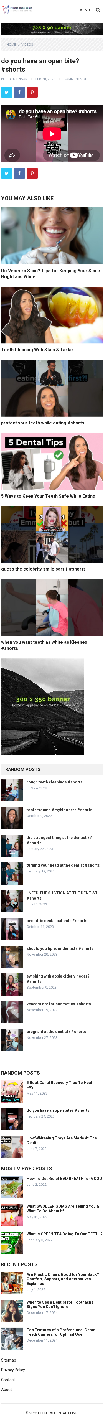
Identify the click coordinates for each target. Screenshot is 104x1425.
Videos (27, 45)
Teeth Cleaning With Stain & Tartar (37, 349)
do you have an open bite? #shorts (58, 1110)
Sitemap (8, 1360)
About (6, 1389)
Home (11, 45)
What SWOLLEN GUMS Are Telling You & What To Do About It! (63, 1208)
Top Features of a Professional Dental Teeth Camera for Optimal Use (62, 1332)
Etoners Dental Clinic (58, 1413)
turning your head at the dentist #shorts (63, 865)
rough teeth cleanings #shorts (55, 782)
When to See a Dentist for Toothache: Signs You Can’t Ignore (61, 1304)
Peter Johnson (14, 79)
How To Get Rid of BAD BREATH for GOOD (64, 1178)
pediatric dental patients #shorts (57, 920)
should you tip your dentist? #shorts (60, 948)
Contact (8, 1380)
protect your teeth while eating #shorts (42, 423)
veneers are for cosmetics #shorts (59, 1004)
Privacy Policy (13, 1370)
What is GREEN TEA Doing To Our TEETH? (65, 1234)
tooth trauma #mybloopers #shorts (59, 810)
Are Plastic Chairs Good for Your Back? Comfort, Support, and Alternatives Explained (63, 1279)
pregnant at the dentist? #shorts (56, 1031)
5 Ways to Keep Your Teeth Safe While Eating (48, 496)
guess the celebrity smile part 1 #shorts (43, 569)
